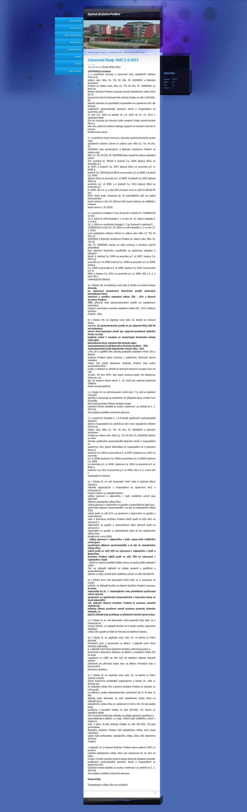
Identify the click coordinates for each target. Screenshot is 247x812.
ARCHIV (78, 64)
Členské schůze (75, 28)
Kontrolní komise (75, 42)
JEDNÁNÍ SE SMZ (115, 52)
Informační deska (75, 21)
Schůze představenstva (73, 35)
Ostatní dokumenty (74, 49)
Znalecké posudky (74, 71)
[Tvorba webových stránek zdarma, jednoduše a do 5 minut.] (103, 800)
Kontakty (78, 56)
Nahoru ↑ (127, 800)
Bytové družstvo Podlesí (104, 14)
